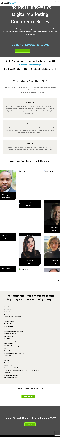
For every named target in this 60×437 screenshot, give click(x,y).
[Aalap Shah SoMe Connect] (30, 185)
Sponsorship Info (28, 396)
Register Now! (30, 424)
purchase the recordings (30, 64)
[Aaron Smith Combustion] (30, 218)
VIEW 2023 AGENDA (23, 51)
